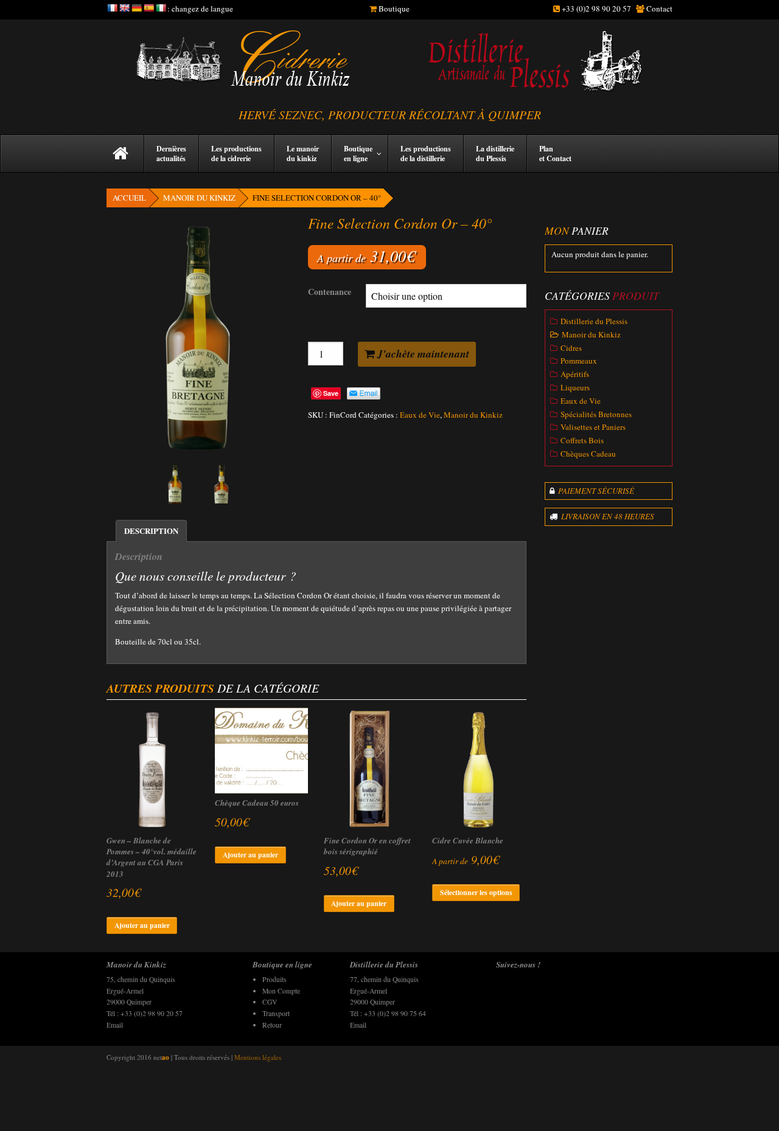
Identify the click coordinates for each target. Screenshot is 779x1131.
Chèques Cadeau (588, 453)
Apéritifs (575, 373)
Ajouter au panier (142, 925)
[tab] (151, 531)
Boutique (394, 8)
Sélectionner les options (476, 892)
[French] (112, 8)
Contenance (329, 291)
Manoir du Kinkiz (199, 197)
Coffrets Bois (582, 440)
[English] (124, 8)
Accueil (129, 197)
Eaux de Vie (420, 414)
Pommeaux (579, 360)
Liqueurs (575, 387)
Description (151, 530)
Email (115, 1024)
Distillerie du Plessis (594, 321)
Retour (272, 1024)
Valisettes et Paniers (593, 426)
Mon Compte (281, 990)
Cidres (571, 347)
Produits (274, 979)
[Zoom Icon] (198, 336)
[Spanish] (148, 8)
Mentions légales (257, 1057)
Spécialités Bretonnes (596, 414)
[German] (136, 8)
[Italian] (160, 8)
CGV (269, 1001)
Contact (659, 8)
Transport (276, 1013)
